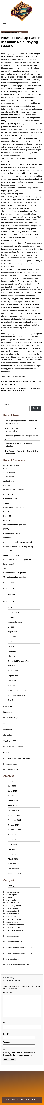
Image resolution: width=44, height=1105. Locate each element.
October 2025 (13, 825)
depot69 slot (8, 512)
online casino (8, 477)
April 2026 (12, 796)
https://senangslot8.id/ (12, 906)
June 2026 (12, 791)
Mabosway (7, 538)
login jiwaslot (8, 564)
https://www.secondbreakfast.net (16, 758)
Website (6, 1042)
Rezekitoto (7, 712)
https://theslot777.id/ (11, 927)
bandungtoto (8, 583)
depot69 (6, 752)
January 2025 (13, 869)
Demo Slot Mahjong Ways (18, 661)
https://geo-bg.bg (10, 764)
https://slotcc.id (9, 897)
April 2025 (12, 854)
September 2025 (15, 830)
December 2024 (14, 874)
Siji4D (10, 700)
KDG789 (6, 529)
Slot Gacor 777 (9, 741)
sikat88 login (13, 671)
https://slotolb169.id (11, 914)
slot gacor (7, 503)
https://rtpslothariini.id (12, 919)
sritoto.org (12, 666)
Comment (7, 993)
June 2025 (12, 844)
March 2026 (13, 801)
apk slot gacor (9, 472)
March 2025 (13, 859)
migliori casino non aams (13, 490)
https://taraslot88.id (11, 903)
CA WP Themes (34, 1099)
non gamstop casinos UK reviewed (17, 542)
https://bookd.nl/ (9, 494)
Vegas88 (7, 724)
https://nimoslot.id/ (10, 908)
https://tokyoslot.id (10, 900)
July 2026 (12, 786)
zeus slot (11, 642)
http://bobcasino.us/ (11, 936)
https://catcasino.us (11, 959)
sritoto (10, 608)
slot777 (11, 617)
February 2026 (14, 805)
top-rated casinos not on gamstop (17, 560)
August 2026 (13, 781)
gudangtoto (8, 468)
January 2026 (13, 810)
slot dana (12, 637)
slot (4, 568)
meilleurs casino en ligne (13, 507)
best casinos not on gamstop (15, 573)
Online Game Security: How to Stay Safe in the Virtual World (21, 383)
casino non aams (10, 499)
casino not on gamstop (12, 533)
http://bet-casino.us (20, 112)
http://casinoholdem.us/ (12, 942)
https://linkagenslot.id (12, 895)
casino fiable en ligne (12, 481)
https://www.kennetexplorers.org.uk (17, 948)
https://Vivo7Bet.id (10, 917)
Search (6, 404)
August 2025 (13, 835)
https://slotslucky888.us (12, 718)
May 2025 (12, 849)
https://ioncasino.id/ (11, 911)
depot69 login (8, 520)
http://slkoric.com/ (10, 770)
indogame (12, 651)
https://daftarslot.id (10, 922)
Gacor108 (12, 680)
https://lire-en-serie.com (13, 747)
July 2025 (12, 840)
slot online (7, 735)
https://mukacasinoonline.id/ (14, 930)
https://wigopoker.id (11, 892)
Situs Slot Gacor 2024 (17, 690)
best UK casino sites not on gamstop (18, 547)
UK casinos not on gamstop (14, 525)
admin (19, 32)
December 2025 (14, 815)
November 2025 (14, 820)
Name (6, 1022)
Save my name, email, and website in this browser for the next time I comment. (19, 1054)
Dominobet (7, 729)
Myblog (11, 886)
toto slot (6, 486)
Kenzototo (7, 706)
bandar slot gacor (15, 622)
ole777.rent (12, 656)
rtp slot (11, 646)
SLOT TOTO (13, 612)
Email (6, 1034)
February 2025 (14, 864)
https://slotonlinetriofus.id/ (13, 925)
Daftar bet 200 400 (11, 555)
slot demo (12, 685)
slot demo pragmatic (16, 695)
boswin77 (7, 516)
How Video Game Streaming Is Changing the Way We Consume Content (21, 390)
